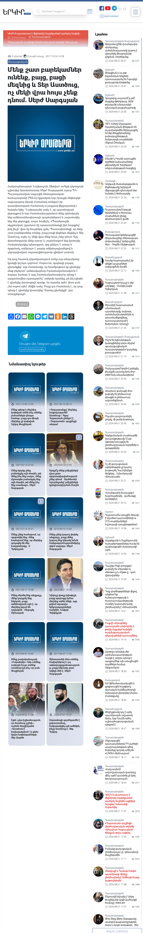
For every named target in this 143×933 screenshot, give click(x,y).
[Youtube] (108, 8)
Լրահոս (101, 34)
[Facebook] (101, 8)
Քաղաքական (18, 62)
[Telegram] (114, 8)
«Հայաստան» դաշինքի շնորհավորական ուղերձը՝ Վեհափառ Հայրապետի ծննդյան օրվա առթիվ (42, 33)
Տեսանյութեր (111, 16)
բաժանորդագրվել (32, 349)
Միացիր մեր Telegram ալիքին (39, 344)
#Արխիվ (22, 304)
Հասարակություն (41, 37)
